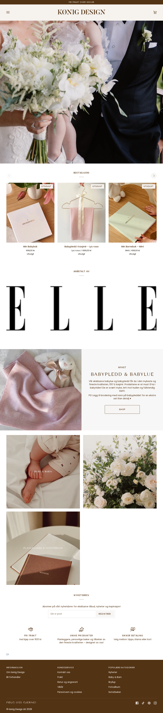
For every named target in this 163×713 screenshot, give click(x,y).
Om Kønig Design (15, 672)
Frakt (60, 677)
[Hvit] (73, 259)
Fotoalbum (114, 687)
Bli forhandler (13, 677)
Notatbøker (115, 692)
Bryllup (112, 682)
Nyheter (113, 672)
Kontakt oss (63, 672)
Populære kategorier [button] (122, 667)
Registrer (105, 614)
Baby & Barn (115, 677)
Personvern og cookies (69, 692)
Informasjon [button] (14, 667)
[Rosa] (130, 259)
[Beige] (79, 259)
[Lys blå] (84, 259)
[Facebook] (137, 703)
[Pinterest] (149, 703)
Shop (122, 409)
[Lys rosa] (90, 259)
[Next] (154, 176)
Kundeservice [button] (65, 667)
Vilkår (60, 687)
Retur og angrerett (67, 682)
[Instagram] (155, 703)
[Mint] (135, 259)
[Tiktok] (143, 703)
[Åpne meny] (11, 12)
